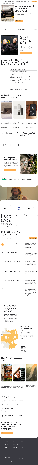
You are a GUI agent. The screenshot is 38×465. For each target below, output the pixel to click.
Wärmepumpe (5, 1)
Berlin (21, 339)
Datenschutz (14, 461)
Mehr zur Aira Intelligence (29, 127)
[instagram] (22, 458)
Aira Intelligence (15, 447)
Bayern (22, 338)
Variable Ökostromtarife (7, 444)
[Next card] (18, 225)
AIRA (1, 3)
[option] (4, 145)
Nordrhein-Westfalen (23, 347)
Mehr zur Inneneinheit (16, 127)
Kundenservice (22, 444)
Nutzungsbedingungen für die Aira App (26, 461)
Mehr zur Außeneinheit (4, 127)
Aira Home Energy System (16, 444)
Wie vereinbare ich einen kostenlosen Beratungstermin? (12, 404)
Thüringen (22, 352)
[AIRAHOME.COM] (2, 1)
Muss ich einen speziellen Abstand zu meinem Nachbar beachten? (12, 416)
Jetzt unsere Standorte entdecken (25, 53)
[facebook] (19, 458)
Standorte (4, 3)
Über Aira (25, 1)
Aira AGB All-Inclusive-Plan (20, 461)
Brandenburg (22, 340)
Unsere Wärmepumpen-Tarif (29, 391)
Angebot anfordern (18, 20)
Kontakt (22, 443)
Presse (22, 450)
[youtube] (23, 458)
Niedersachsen (23, 346)
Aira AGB (17, 461)
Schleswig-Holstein (23, 351)
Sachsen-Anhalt (23, 350)
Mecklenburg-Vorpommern (8, 3)
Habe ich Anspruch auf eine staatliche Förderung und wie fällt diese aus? (13, 401)
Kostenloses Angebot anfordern (6, 432)
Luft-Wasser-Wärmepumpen (17, 391)
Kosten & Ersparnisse (17, 1)
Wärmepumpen (14, 443)
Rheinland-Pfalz (23, 348)
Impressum (12, 461)
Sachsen (22, 349)
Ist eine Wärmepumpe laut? (7, 411)
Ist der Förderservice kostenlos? (8, 408)
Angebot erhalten (34, 1)
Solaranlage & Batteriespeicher (11, 1)
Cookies (9, 461)
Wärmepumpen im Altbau (4, 391)
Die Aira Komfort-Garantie (28, 295)
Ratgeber (22, 1)
